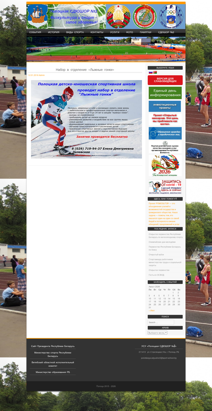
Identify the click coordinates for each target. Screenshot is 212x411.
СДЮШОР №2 (166, 32)
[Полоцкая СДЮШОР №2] (106, 16)
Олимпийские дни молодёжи (162, 241)
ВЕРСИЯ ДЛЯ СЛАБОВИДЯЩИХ (165, 80)
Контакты (97, 32)
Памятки (145, 32)
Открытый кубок (156, 254)
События (35, 32)
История (53, 32)
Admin (42, 75)
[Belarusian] (155, 72)
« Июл (152, 310)
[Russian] (151, 72)
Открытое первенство (159, 270)
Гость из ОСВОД (156, 274)
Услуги (114, 32)
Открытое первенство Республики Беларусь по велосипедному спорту (166, 235)
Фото (129, 32)
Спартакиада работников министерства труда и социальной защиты (165, 262)
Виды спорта (75, 32)
